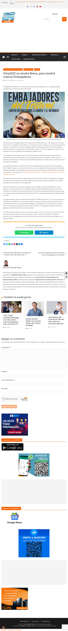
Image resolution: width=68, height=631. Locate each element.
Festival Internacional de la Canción (13, 69)
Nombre (4, 371)
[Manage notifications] (3, 627)
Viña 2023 (37, 69)
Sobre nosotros (28, 59)
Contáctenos (15, 59)
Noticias (14, 55)
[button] (18, 55)
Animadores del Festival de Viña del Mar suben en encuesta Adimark (56, 320)
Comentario (6, 347)
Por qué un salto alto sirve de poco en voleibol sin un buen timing (34, 1)
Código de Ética (46, 621)
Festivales (54, 55)
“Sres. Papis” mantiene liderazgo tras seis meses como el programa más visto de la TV (11, 319)
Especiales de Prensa (39, 55)
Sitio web (4, 389)
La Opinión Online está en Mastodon (11, 630)
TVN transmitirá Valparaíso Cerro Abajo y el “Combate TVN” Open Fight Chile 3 (17, 254)
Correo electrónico (8, 380)
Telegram (45, 232)
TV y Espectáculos (28, 69)
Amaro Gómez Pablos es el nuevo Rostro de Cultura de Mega (33, 322)
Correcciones (35, 621)
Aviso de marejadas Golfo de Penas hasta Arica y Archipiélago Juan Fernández (51, 254)
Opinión (24, 55)
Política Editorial (24, 621)
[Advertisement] (34, 39)
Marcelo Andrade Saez (18, 80)
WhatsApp (25, 232)
